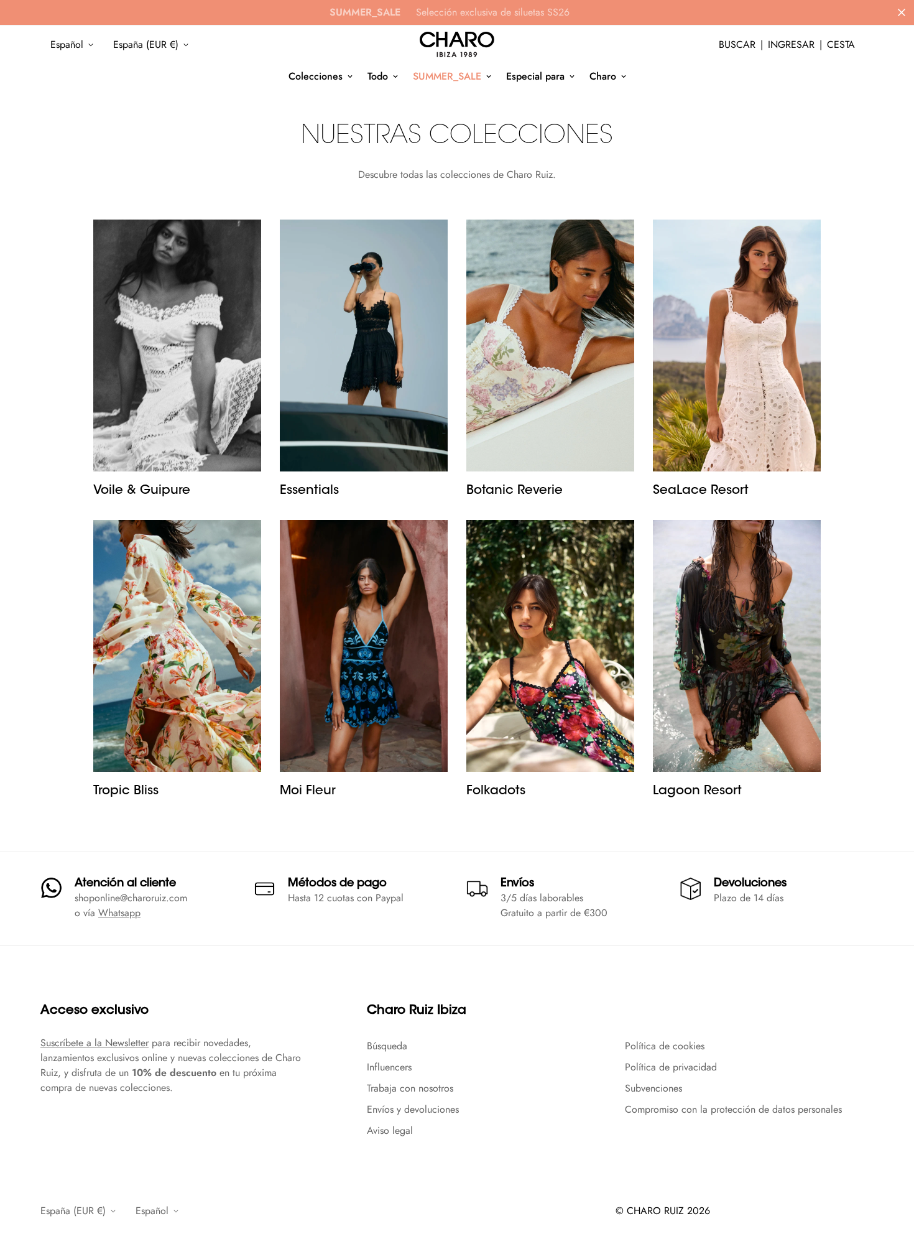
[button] (841, 45)
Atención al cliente (125, 883)
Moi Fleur (308, 791)
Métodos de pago (337, 883)
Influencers (389, 1067)
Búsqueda (387, 1046)
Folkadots (495, 791)
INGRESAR (791, 44)
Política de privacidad (671, 1067)
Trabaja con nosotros (410, 1088)
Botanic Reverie (514, 491)
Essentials (309, 491)
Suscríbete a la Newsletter (94, 1043)
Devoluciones (750, 883)
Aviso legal (390, 1130)
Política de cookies (664, 1046)
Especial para (535, 76)
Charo (602, 76)
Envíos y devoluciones (413, 1109)
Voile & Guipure (141, 491)
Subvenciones (653, 1088)
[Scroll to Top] (889, 1171)
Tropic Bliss (126, 791)
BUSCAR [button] (737, 44)
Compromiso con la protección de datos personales (733, 1109)
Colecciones (316, 76)
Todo (377, 76)
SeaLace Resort (701, 491)
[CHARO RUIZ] (457, 45)
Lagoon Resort (697, 791)
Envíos (517, 883)
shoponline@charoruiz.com (131, 898)
